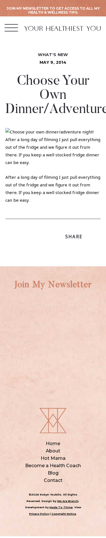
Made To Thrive (61, 507)
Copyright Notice (63, 513)
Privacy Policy (39, 513)
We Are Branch (68, 501)
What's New (53, 54)
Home (53, 443)
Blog (53, 473)
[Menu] (11, 28)
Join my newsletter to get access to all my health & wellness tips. (53, 10)
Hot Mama (53, 458)
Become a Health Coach (53, 465)
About (53, 451)
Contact (53, 480)
